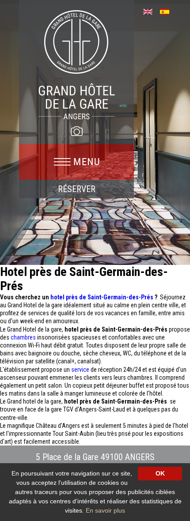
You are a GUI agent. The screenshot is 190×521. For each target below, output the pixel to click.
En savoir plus (105, 510)
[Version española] (167, 10)
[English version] (151, 10)
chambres (24, 337)
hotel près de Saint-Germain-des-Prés (102, 297)
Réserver (76, 189)
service (81, 369)
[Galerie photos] (76, 131)
